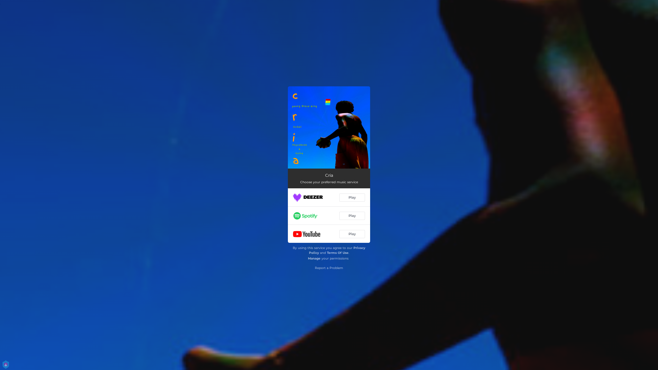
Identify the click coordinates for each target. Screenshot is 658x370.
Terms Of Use (338, 253)
